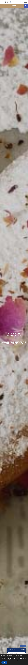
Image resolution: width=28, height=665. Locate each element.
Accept (4, 662)
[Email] (24, 649)
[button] (26, 6)
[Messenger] (22, 649)
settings (16, 659)
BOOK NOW (14, 6)
